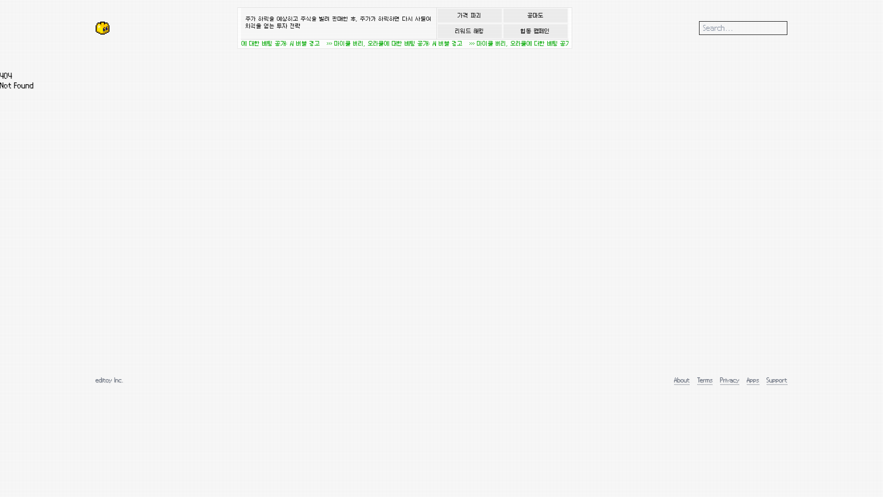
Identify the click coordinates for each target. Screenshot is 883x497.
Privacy (730, 380)
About (682, 380)
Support (777, 380)
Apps (753, 380)
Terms (705, 380)
